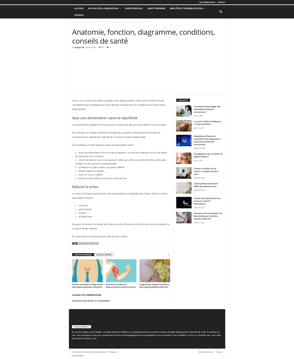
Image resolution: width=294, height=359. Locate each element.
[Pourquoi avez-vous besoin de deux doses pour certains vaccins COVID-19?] (184, 217)
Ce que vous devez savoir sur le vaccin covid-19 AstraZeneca (207, 201)
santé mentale (134, 8)
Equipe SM (79, 47)
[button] (220, 11)
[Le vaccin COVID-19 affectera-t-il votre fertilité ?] (184, 126)
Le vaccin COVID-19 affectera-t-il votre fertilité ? (207, 123)
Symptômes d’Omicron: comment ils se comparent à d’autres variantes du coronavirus (207, 140)
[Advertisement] (147, 72)
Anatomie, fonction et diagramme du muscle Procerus (121, 285)
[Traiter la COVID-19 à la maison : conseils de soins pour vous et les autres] (184, 173)
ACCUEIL (79, 8)
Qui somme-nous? (207, 2)
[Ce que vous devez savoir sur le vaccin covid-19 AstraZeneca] (184, 202)
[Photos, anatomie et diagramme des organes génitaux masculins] (87, 270)
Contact (221, 2)
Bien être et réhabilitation (186, 8)
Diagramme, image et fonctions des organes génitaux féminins (154, 285)
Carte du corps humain (88, 22)
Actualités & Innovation (103, 8)
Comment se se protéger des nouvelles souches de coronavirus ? (207, 109)
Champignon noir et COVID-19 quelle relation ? (208, 155)
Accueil (74, 22)
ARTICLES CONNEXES (83, 254)
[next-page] (168, 254)
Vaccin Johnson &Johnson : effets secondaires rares (206, 185)
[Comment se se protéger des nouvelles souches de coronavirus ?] (184, 111)
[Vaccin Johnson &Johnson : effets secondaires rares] (184, 188)
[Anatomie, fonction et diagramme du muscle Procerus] (121, 270)
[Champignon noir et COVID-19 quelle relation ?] (184, 158)
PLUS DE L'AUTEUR (103, 254)
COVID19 (79, 15)
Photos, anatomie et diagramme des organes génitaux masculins (87, 285)
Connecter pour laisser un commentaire (91, 301)
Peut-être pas (114, 132)
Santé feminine (156, 8)
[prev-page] (164, 254)
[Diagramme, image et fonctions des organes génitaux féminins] (154, 270)
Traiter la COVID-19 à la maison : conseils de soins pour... (206, 171)
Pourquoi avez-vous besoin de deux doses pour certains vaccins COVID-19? (208, 216)
